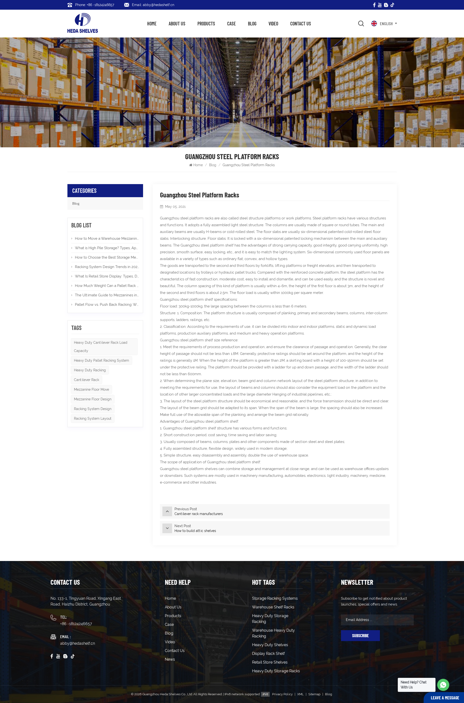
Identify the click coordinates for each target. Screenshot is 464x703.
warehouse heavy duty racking (273, 633)
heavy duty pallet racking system (101, 360)
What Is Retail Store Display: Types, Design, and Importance (107, 276)
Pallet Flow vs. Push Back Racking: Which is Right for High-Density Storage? (107, 304)
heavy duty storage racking (270, 618)
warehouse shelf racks (273, 607)
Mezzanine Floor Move (91, 389)
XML (300, 694)
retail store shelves (270, 662)
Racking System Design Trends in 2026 (107, 267)
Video (273, 23)
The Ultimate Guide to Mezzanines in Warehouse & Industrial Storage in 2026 (107, 295)
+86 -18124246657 (76, 623)
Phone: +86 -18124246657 (94, 5)
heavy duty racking (90, 370)
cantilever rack (86, 380)
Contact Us (300, 23)
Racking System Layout (92, 418)
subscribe (360, 635)
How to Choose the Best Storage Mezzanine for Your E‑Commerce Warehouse (107, 257)
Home (152, 23)
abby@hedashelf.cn (77, 643)
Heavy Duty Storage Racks (276, 671)
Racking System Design (92, 409)
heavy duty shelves (270, 645)
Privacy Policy (282, 694)
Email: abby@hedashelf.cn (153, 5)
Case (231, 23)
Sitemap (314, 694)
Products (206, 23)
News (170, 659)
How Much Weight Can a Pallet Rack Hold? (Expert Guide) (107, 286)
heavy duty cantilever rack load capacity (100, 347)
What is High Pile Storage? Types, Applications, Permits (107, 248)
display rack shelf (268, 653)
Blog (252, 23)
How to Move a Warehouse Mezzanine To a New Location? (107, 238)
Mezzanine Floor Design (92, 399)
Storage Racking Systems (275, 598)
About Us (177, 23)
